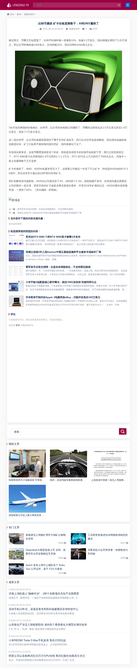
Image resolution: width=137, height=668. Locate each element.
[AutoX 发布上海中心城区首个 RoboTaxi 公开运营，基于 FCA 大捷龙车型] (16, 569)
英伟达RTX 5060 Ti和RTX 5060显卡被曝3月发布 (53, 236)
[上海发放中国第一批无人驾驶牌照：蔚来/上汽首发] (109, 463)
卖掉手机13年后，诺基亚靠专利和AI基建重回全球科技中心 (43, 609)
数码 (19, 14)
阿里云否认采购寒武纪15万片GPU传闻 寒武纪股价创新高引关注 (47, 655)
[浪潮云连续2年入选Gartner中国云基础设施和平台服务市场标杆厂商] (16, 256)
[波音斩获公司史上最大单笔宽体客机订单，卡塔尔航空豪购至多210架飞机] (27, 499)
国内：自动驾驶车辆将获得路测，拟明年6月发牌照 (76, 480)
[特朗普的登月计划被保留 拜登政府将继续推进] (27, 463)
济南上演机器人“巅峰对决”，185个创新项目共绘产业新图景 (44, 593)
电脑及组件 (29, 14)
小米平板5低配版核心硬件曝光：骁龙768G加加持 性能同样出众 (61, 282)
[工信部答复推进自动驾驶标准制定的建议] (78, 539)
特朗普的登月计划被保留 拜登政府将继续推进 (32, 480)
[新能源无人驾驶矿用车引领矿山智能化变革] (16, 539)
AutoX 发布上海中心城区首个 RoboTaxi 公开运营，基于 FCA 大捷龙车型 (45, 569)
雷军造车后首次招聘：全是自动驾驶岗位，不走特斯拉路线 (45, 209)
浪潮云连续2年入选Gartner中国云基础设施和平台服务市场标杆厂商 (49, 213)
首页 (12, 14)
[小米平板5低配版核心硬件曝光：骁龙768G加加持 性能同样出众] (16, 286)
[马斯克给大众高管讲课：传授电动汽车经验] (78, 554)
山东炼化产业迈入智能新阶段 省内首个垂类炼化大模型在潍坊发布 (48, 624)
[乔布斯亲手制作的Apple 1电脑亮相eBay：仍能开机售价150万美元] (16, 301)
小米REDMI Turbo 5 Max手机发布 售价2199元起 (37, 640)
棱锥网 (18, 4)
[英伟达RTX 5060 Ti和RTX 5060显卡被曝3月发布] (16, 240)
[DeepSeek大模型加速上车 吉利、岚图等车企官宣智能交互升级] (16, 554)
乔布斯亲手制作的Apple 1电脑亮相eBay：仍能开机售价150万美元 (63, 297)
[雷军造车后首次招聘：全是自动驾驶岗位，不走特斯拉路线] (16, 271)
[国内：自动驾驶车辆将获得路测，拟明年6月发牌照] (68, 463)
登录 (18, 325)
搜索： (18, 431)
